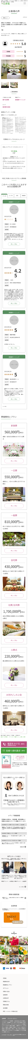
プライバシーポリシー (12, 1018)
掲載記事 (22, 846)
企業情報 (4, 1018)
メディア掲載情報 (14, 815)
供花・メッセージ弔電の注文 (10, 1011)
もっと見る (4, 406)
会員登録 (5, 995)
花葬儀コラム (6, 1001)
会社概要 (5, 1008)
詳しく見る (14, 244)
